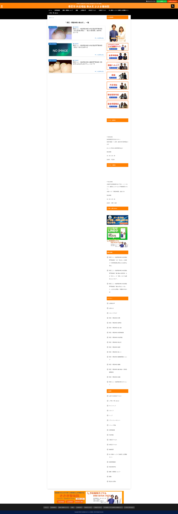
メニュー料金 (112, 425)
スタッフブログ (113, 313)
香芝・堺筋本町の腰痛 (114, 364)
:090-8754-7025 (151, 1)
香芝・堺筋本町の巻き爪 (115, 342)
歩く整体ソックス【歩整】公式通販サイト (119, 10)
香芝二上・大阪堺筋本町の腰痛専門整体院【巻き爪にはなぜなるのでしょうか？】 (87, 63)
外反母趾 (111, 434)
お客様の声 (83, 10)
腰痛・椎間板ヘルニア (68, 10)
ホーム (50, 10)
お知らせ (111, 308)
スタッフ (111, 410)
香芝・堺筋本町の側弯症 (115, 322)
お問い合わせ (172, 1)
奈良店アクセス (92, 10)
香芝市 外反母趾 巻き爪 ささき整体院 (88, 6)
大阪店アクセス (102, 10)
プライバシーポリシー (114, 420)
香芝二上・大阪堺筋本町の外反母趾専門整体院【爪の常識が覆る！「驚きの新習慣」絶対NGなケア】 (87, 30)
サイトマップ (112, 405)
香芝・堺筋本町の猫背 (114, 347)
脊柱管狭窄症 (112, 466)
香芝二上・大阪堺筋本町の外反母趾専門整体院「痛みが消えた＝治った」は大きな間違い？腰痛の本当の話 (118, 288)
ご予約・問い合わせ (53, 13)
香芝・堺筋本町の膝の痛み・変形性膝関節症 (118, 371)
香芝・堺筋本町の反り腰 (115, 327)
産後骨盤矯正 (112, 462)
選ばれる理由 (112, 481)
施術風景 (111, 449)
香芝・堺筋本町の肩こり (115, 352)
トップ (111, 415)
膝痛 (77, 10)
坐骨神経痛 (57, 10)
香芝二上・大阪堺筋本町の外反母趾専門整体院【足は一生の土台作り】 (87, 46)
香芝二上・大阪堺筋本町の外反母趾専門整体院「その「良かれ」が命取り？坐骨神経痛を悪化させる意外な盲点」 (118, 261)
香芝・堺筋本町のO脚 (114, 318)
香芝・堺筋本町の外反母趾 (116, 337)
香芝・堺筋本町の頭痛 (114, 377)
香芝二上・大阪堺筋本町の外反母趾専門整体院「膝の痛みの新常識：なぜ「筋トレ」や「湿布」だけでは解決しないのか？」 (118, 274)
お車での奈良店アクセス (115, 396)
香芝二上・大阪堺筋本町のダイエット (118, 383)
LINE (161, 1)
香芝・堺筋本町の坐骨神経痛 (116, 332)
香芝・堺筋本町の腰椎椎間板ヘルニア (118, 358)
